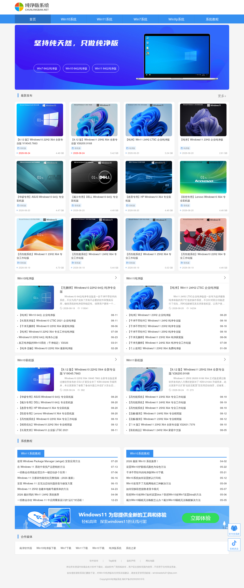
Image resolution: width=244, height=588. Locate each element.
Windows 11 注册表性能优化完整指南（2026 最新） (46, 478)
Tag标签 (112, 560)
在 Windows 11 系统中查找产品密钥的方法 (41, 466)
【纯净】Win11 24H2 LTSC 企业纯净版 (194, 288)
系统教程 (212, 19)
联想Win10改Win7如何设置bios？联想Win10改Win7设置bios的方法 (163, 494)
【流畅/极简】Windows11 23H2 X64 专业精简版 (155, 419)
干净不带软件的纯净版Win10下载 (144, 472)
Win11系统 (104, 19)
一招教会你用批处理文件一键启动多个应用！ (42, 472)
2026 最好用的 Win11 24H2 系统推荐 (38, 494)
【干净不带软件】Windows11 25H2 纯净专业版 (154, 331)
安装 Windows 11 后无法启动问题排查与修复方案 (45, 483)
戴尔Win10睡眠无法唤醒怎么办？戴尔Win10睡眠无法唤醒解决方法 (163, 500)
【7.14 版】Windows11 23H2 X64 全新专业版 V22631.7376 (161, 424)
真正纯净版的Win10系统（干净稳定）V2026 (43, 342)
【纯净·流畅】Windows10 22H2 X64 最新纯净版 (46, 348)
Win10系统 (68, 19)
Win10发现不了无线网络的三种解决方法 (148, 483)
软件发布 (94, 560)
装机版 (23, 148)
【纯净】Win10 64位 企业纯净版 (37, 315)
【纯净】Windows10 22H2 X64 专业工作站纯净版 (46, 331)
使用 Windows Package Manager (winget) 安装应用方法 (48, 461)
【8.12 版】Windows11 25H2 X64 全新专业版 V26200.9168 (196, 371)
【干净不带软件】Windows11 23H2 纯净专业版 (154, 326)
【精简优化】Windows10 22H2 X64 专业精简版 (45, 424)
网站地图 (150, 560)
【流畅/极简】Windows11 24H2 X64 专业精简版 (155, 413)
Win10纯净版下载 (46, 548)
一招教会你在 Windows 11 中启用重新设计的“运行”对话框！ (50, 500)
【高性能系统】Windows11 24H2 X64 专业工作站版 (157, 402)
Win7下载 (66, 548)
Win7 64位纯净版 (47, 68)
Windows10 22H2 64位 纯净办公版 (38, 337)
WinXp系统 (176, 19)
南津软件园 (25, 548)
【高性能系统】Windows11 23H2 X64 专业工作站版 (157, 396)
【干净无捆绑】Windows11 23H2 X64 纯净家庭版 (155, 337)
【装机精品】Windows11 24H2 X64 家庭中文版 (154, 430)
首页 (32, 19)
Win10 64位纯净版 (76, 68)
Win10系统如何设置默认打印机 (143, 478)
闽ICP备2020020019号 (133, 578)
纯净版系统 (115, 548)
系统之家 (131, 548)
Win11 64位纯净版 (105, 68)
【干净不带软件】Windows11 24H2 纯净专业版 (154, 320)
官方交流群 (234, 533)
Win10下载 (98, 548)
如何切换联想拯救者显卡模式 (142, 489)
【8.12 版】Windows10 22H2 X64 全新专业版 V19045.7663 (87, 371)
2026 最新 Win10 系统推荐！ (142, 461)
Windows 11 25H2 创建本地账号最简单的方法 (43, 489)
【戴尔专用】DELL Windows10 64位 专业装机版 (46, 402)
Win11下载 (82, 548)
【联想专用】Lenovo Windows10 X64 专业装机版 (46, 413)
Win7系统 (140, 19)
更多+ (222, 95)
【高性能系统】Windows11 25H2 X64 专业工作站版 (157, 408)
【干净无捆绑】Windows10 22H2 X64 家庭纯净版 (46, 326)
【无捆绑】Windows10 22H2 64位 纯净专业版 (88, 289)
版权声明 (131, 560)
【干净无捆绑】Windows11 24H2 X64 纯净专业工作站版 (159, 342)
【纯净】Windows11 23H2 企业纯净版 (149, 315)
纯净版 (132, 148)
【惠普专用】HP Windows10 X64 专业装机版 (44, 408)
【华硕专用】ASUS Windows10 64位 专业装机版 (46, 396)
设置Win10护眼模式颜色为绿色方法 (146, 466)
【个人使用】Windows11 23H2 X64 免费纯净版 (154, 348)
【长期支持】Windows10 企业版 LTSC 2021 (43, 430)
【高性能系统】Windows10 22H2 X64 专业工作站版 (48, 419)
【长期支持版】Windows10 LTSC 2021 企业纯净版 (47, 320)
